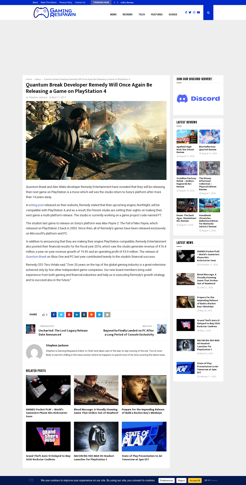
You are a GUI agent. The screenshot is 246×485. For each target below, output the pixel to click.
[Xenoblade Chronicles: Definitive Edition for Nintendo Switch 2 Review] (209, 205)
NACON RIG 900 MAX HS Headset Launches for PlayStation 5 (94, 458)
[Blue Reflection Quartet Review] (209, 136)
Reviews (128, 14)
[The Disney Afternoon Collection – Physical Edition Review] (209, 168)
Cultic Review (127, 2)
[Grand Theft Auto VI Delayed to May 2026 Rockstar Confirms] (186, 325)
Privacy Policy (65, 2)
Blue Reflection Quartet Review (207, 148)
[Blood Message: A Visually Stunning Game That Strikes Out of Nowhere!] (186, 279)
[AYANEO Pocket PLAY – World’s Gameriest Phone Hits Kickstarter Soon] (186, 256)
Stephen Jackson (38, 97)
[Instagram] (195, 13)
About (35, 2)
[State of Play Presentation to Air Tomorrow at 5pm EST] (186, 368)
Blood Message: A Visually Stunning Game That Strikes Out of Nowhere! (96, 411)
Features (157, 14)
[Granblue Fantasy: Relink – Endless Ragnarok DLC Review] (187, 168)
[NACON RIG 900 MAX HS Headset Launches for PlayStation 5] (186, 345)
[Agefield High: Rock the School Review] (187, 136)
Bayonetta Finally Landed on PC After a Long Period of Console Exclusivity (128, 332)
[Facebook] (187, 13)
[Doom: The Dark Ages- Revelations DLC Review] (187, 205)
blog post (37, 205)
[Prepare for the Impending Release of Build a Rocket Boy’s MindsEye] (186, 302)
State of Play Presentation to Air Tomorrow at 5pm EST (142, 458)
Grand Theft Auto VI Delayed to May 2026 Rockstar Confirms (48, 458)
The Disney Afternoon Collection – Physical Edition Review (207, 183)
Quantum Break (36, 256)
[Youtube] (199, 13)
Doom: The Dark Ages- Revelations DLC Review (186, 218)
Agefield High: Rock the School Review (185, 149)
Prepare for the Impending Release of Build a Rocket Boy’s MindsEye (143, 411)
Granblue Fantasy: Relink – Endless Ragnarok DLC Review (186, 182)
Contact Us (80, 2)
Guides (173, 14)
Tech (142, 14)
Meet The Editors (49, 2)
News (113, 14)
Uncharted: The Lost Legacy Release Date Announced (63, 332)
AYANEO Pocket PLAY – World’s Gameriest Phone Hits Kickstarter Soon (46, 413)
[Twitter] (191, 13)
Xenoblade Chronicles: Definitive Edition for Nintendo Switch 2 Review (208, 220)
